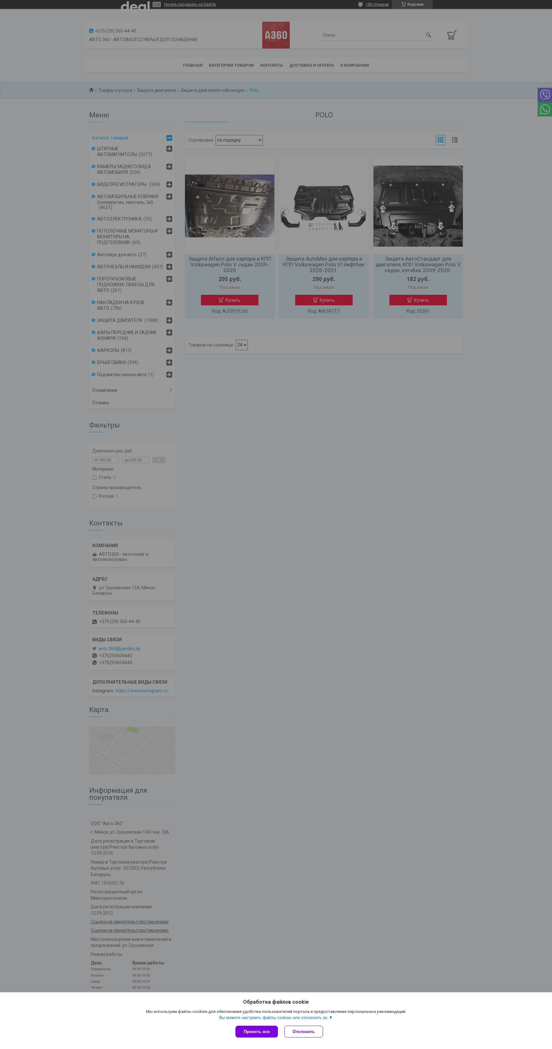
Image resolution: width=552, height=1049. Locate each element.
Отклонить (304, 1031)
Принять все (257, 1031)
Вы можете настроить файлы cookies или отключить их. (274, 1017)
